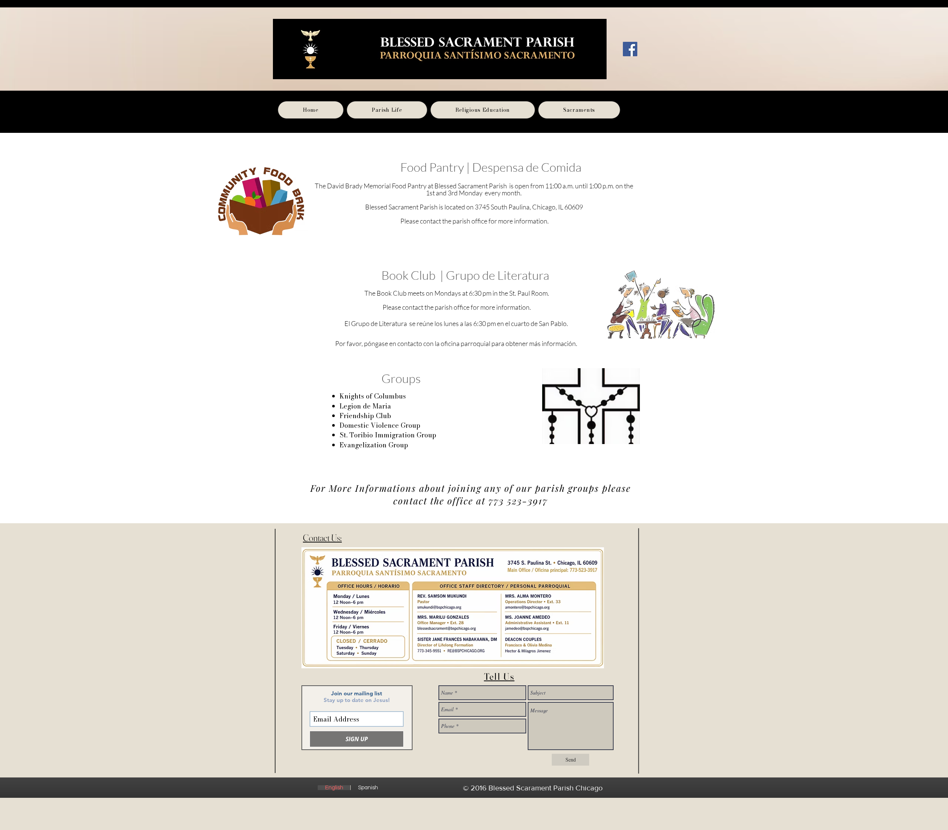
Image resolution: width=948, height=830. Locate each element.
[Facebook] (630, 49)
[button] (387, 110)
